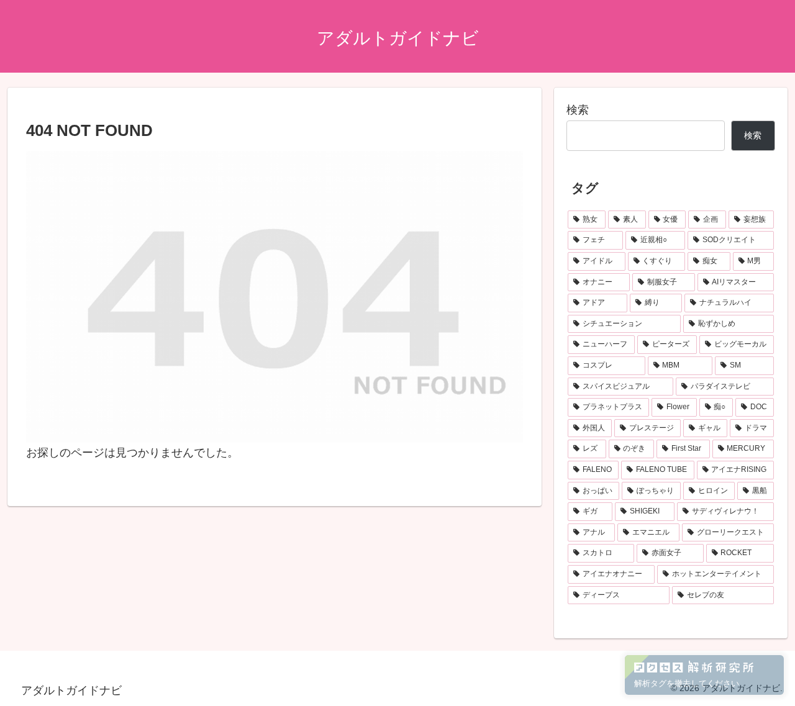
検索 (577, 110)
